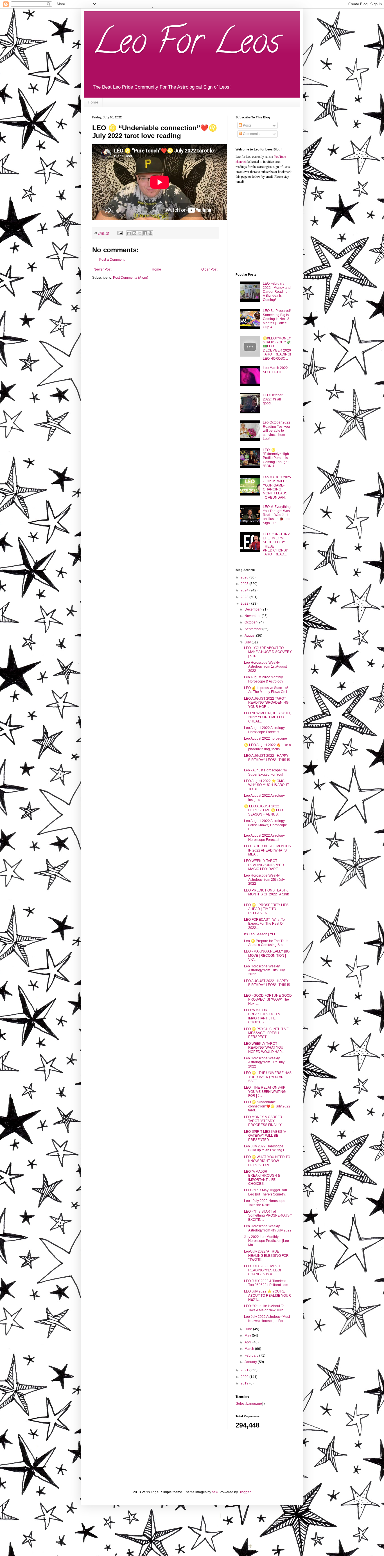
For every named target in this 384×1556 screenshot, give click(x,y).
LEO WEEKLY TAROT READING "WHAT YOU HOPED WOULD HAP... (264, 1048)
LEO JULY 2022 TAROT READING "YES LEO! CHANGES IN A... (262, 1270)
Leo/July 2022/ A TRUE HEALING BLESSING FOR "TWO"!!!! (266, 1255)
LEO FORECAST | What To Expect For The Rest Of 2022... (264, 924)
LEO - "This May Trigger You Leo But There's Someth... (265, 1192)
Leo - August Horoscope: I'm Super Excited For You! (265, 772)
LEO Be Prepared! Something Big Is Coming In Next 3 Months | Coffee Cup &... (277, 319)
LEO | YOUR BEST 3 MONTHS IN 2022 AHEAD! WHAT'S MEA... (267, 850)
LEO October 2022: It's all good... (273, 399)
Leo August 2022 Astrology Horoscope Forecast (264, 730)
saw (215, 1492)
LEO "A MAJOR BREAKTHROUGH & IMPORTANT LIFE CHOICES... (262, 1016)
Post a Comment (112, 260)
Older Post (209, 269)
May (248, 1335)
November (253, 616)
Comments (250, 134)
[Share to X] (140, 233)
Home (93, 102)
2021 (245, 1370)
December (253, 609)
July (248, 642)
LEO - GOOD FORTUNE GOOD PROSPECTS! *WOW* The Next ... (268, 1000)
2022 (245, 603)
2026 (245, 577)
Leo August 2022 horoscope (265, 738)
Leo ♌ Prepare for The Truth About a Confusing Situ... (266, 943)
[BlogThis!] (134, 233)
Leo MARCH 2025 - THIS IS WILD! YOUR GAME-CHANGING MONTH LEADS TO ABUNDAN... (277, 487)
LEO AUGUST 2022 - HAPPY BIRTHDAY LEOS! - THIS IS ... (267, 760)
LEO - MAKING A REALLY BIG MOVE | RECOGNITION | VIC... (267, 955)
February (252, 1355)
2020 (245, 1377)
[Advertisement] (271, 228)
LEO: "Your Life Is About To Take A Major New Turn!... (265, 1308)
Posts (246, 125)
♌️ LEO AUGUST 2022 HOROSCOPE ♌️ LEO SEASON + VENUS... (263, 810)
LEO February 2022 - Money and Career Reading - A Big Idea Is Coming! (277, 292)
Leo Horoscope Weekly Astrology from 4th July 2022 (268, 1228)
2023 (245, 597)
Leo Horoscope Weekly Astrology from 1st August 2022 (265, 667)
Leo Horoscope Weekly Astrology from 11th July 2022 (264, 1062)
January (251, 1362)
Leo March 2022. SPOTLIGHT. (276, 370)
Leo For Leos (186, 45)
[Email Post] (119, 233)
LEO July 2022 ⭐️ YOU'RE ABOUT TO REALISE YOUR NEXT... (267, 1295)
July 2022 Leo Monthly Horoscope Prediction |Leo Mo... (266, 1241)
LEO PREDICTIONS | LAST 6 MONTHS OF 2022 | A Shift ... (266, 894)
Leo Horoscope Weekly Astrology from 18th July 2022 (264, 970)
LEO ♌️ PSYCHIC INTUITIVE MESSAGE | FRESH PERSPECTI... (266, 1033)
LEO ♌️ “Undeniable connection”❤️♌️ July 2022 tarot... (267, 1106)
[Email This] (129, 233)
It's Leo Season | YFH (260, 934)
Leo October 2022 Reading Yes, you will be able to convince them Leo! (276, 430)
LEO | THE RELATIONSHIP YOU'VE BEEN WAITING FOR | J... (265, 1092)
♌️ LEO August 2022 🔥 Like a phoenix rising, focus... (267, 747)
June (249, 1329)
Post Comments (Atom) (130, 278)
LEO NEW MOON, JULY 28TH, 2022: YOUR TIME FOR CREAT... (267, 717)
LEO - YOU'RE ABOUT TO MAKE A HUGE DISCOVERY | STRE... (268, 652)
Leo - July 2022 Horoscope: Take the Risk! (265, 1203)
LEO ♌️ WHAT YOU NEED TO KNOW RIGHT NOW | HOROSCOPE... (267, 1161)
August (250, 636)
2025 (245, 584)
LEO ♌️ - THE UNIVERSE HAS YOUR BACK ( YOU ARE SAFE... (268, 1077)
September (253, 629)
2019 (245, 1383)
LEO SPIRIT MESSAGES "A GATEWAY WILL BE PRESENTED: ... (265, 1136)
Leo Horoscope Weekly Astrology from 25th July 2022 (264, 879)
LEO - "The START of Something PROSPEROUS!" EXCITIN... (268, 1216)
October (251, 622)
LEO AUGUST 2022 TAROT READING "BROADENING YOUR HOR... (266, 703)
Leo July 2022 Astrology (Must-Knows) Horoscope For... (267, 1319)
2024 (245, 590)
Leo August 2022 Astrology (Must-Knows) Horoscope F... (265, 825)
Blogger (244, 1492)
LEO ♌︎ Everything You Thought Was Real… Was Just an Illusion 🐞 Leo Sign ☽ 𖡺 (277, 515)
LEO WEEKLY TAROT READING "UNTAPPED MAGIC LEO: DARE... (264, 865)
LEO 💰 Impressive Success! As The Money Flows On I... (267, 690)
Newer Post (102, 269)
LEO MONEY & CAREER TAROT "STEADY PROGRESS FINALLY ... (264, 1121)
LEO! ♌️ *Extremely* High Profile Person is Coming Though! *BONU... (276, 458)
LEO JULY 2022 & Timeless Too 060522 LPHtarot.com (266, 1283)
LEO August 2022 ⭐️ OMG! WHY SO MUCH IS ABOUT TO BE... (266, 785)
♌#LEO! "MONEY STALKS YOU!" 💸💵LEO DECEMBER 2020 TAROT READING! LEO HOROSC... (277, 348)
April (248, 1342)
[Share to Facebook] (145, 233)
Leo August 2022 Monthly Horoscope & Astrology (263, 679)
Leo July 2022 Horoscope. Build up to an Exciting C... (266, 1148)
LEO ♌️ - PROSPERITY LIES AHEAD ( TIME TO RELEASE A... (266, 909)
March (250, 1349)
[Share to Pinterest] (150, 233)
